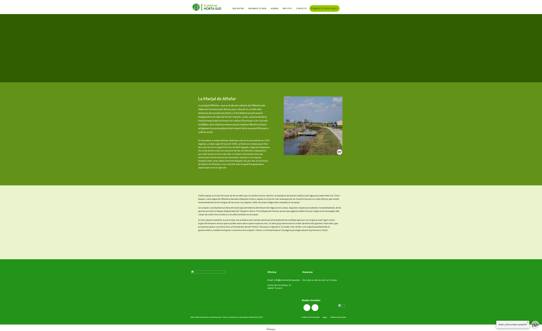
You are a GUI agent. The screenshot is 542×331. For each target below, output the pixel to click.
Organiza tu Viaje (257, 8)
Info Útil (287, 8)
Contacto (301, 8)
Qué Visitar (238, 8)
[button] (349, 7)
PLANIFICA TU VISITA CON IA (324, 8)
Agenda (274, 8)
